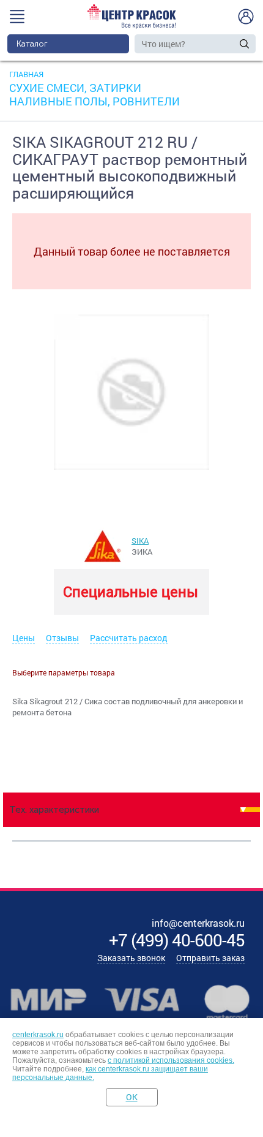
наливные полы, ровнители (94, 101)
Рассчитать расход (129, 638)
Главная (26, 74)
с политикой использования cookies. (171, 1060)
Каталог (32, 44)
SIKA (140, 540)
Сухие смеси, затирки (75, 87)
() (177, 940)
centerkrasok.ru (38, 1034)
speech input (232, 43)
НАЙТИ (244, 43)
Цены (23, 638)
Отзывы (62, 638)
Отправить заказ (210, 958)
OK (132, 1097)
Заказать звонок (131, 958)
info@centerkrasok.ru (198, 922)
